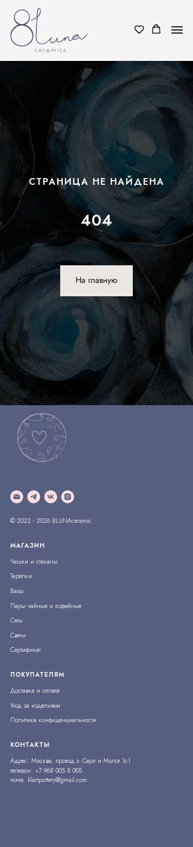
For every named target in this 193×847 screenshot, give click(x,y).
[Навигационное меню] (177, 30)
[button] (139, 29)
